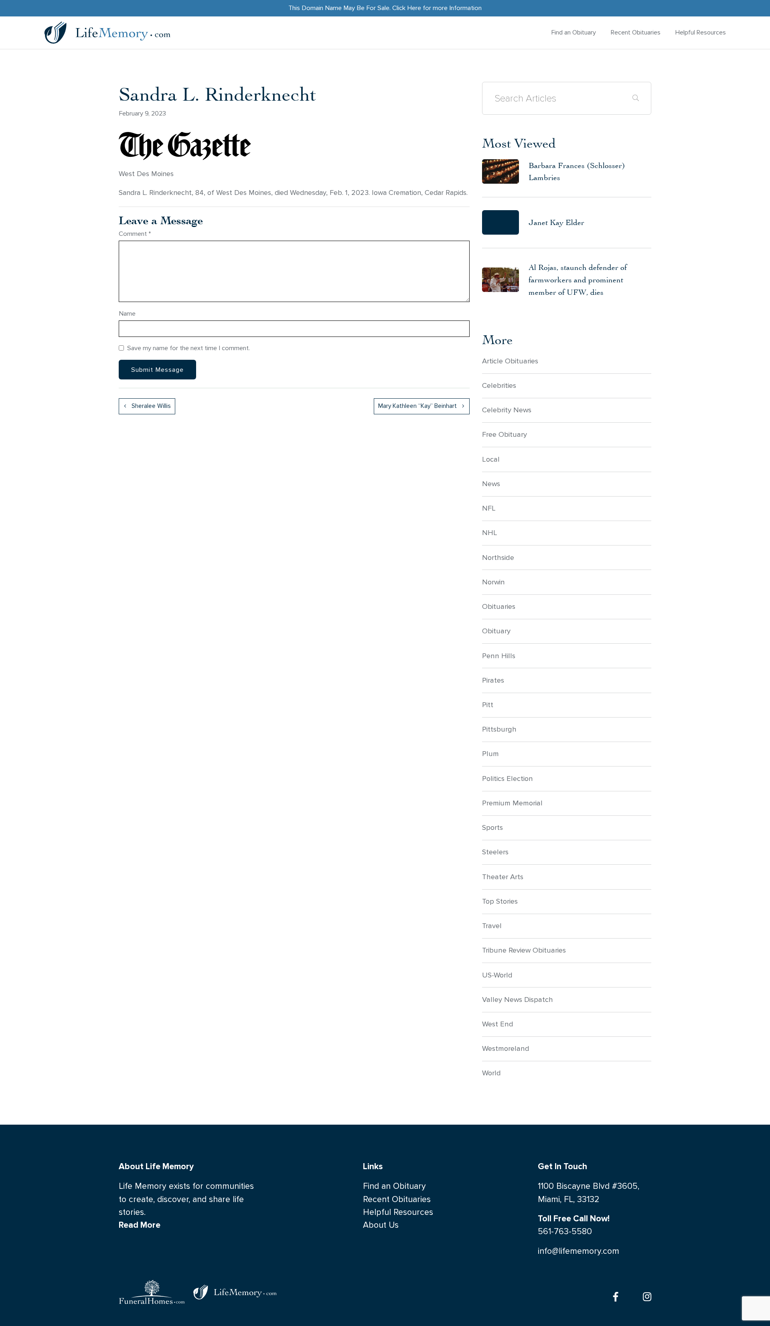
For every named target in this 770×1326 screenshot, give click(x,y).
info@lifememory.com (578, 1251)
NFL (489, 508)
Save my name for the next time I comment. (188, 348)
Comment (135, 233)
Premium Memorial (512, 803)
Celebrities (499, 385)
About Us (381, 1225)
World (491, 1073)
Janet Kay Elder (556, 222)
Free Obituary (504, 434)
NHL (489, 532)
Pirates (493, 680)
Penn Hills (498, 655)
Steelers (495, 852)
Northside (498, 557)
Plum (490, 753)
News (491, 483)
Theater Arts (502, 876)
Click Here (406, 8)
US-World (497, 975)
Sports (492, 827)
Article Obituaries (510, 361)
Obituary (496, 631)
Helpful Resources (700, 32)
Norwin (493, 582)
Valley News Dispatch (517, 999)
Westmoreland (505, 1048)
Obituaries (498, 606)
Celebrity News (506, 410)
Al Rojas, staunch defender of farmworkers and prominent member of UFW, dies (578, 279)
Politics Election (507, 778)
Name (127, 313)
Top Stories (500, 901)
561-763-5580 (565, 1232)
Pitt (487, 704)
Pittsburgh (499, 729)
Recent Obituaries (636, 32)
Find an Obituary (573, 32)
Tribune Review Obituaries (524, 950)
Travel (492, 925)
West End (497, 1024)
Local (491, 459)
